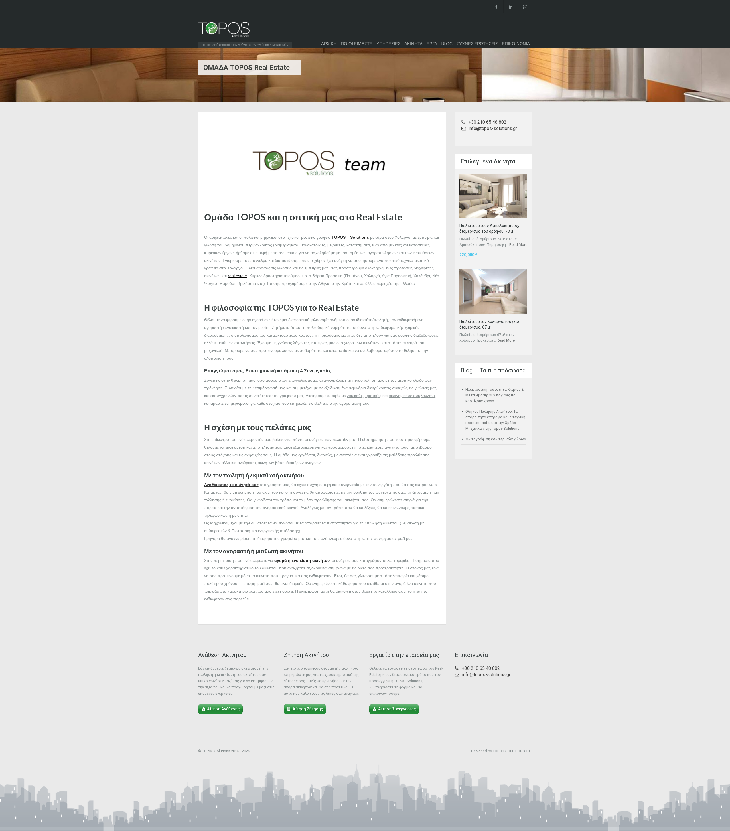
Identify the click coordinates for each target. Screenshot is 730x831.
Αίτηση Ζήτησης (308, 709)
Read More (518, 244)
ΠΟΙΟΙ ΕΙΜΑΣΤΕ (356, 43)
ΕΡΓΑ (432, 43)
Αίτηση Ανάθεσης (223, 709)
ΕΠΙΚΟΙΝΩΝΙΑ (516, 43)
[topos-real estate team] (322, 162)
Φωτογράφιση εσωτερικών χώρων (495, 439)
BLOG (447, 43)
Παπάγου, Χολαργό (362, 275)
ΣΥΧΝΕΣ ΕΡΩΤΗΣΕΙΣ (477, 43)
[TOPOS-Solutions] (224, 31)
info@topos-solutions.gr (493, 128)
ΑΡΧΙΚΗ (329, 43)
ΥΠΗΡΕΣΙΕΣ (388, 43)
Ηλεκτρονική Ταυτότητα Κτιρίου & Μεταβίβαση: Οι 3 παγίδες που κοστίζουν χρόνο (494, 395)
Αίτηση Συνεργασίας (397, 709)
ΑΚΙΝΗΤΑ (413, 43)
